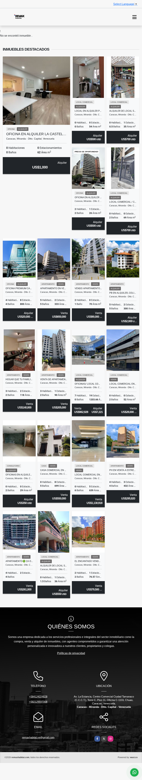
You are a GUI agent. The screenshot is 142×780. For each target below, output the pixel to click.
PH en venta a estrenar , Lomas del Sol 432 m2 (123, 470)
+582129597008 (38, 701)
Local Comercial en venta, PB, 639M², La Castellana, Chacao (88, 474)
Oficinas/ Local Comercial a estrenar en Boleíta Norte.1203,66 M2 (88, 383)
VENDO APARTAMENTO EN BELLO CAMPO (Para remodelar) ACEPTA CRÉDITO (88, 288)
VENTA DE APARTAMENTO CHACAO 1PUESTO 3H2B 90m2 (54, 379)
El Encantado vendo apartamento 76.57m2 (88, 561)
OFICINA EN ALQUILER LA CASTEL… (36, 134)
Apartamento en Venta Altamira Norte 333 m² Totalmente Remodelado (54, 288)
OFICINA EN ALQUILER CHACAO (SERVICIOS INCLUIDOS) (88, 197)
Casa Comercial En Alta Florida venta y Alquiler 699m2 (54, 470)
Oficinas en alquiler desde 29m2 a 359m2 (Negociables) (19, 474)
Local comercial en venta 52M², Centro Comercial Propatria (123, 383)
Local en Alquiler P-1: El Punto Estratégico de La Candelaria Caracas (88, 110)
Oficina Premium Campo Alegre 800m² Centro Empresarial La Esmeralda (19, 288)
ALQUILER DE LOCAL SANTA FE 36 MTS (54, 565)
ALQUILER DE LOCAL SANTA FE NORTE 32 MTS (123, 110)
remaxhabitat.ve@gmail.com (38, 737)
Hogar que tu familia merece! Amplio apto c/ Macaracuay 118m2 (19, 379)
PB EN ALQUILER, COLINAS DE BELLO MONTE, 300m (123, 292)
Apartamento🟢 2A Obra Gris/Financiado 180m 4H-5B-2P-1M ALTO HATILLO (19, 561)
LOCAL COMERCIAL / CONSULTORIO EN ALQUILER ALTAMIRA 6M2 (123, 201)
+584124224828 (38, 696)
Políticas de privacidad (71, 653)
